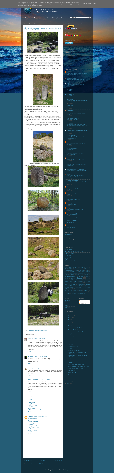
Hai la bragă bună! (71, 154)
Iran (71, 281)
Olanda (88, 284)
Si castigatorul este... (73, 346)
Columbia (67, 274)
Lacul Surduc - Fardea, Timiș (73, 199)
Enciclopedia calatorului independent (77, 130)
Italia (75, 281)
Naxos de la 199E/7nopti (50, 18)
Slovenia (80, 290)
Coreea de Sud (79, 274)
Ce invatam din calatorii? (74, 350)
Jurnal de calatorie (72, 148)
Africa (76, 267)
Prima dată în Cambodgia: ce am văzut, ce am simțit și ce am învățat (76, 176)
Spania (85, 290)
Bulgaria (72, 271)
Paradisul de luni (72, 285)
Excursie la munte (69, 253)
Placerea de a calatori (72, 180)
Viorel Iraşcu (31, 338)
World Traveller (71, 158)
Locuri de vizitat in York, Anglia (74, 131)
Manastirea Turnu (72, 325)
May (69, 324)
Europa (31, 330)
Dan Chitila (70, 123)
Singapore (67, 290)
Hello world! (69, 95)
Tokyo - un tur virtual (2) (72, 214)
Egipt (87, 276)
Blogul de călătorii (71, 135)
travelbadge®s (70, 222)
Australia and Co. (69, 270)
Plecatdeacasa (70, 72)
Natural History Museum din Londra (76, 364)
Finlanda (66, 279)
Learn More (87, 4)
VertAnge (30, 356)
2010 (68, 383)
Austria (76, 270)
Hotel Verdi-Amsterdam (71, 243)
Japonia (80, 281)
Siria (71, 290)
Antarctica (76, 268)
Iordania (66, 281)
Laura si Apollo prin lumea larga (75, 169)
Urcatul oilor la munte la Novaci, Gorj (77, 368)
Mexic (87, 282)
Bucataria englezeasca (73, 358)
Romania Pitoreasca (42, 330)
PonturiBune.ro (71, 89)
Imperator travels (71, 78)
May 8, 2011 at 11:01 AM (41, 338)
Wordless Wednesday (81, 293)
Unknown (30, 416)
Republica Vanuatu (69, 287)
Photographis (68, 234)
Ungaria (67, 293)
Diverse (81, 276)
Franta (71, 279)
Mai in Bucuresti (72, 372)
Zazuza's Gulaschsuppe (68, 301)
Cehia (81, 273)
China (87, 273)
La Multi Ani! (69, 194)
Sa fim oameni (68, 249)
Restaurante (78, 287)
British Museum (71, 370)
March (70, 377)
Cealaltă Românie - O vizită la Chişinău (75, 159)
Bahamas (82, 270)
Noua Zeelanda (81, 284)
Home (43, 460)
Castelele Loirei (74, 273)
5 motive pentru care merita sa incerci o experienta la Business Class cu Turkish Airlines (76, 113)
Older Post (58, 460)
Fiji (87, 278)
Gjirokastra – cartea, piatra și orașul (75, 106)
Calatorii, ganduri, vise (73, 186)
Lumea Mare (70, 105)
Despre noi (64, 18)
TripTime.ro (68, 259)
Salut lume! (69, 90)
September (71, 315)
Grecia (83, 279)
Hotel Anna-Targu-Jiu (70, 241)
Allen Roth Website (71, 149)
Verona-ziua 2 (71, 338)
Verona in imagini (72, 342)
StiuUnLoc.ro (70, 94)
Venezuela (74, 293)
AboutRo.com (68, 255)
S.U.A (81, 289)
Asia (86, 268)
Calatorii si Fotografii (72, 193)
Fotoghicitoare (71, 333)
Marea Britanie (79, 282)
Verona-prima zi (72, 340)
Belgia (86, 270)
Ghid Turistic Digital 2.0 (73, 118)
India (87, 279)
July (69, 319)
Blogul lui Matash (71, 225)
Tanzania (76, 291)
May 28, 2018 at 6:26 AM (41, 396)
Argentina (81, 268)
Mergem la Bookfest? (73, 329)
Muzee (35, 330)
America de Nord (83, 267)
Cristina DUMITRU (33, 379)
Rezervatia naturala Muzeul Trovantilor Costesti (43, 28)
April (69, 374)
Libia (85, 281)
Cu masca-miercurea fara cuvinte (76, 331)
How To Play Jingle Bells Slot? (74, 119)
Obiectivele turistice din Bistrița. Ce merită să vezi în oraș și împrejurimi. (77, 74)
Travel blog (70, 99)
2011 (68, 314)
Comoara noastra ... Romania (74, 198)
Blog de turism (71, 227)
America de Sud (68, 268)
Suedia (71, 291)
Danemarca (86, 274)
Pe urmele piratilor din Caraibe (75, 327)
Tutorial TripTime (69, 257)
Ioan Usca (67, 307)
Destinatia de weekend (70, 276)
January (70, 381)
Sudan (66, 291)
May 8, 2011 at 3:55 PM (42, 368)
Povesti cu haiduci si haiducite (75, 153)
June (69, 322)
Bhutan (66, 271)
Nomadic (69, 174)
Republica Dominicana (83, 285)
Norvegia (72, 284)
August (70, 317)
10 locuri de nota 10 (69, 267)
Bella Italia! (70, 344)
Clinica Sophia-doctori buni (71, 260)
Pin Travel (28, 18)
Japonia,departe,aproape (73, 213)
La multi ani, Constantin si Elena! (76, 336)
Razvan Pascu (70, 110)
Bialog (66, 305)
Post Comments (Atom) (37, 463)
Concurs (37, 18)
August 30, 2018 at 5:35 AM (40, 416)
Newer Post (28, 460)
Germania (78, 279)
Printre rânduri (70, 141)
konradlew (56, 470)
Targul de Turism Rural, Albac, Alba (75, 209)
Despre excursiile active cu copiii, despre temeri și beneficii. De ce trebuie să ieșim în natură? (77, 126)
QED (66, 303)
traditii (81, 291)
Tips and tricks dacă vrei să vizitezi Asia (76, 79)
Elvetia (66, 278)
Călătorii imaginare (72, 220)
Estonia (73, 278)
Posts (81, 300)
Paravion (69, 163)
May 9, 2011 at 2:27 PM (44, 379)
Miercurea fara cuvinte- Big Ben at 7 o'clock (78, 366)
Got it (94, 4)
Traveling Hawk (32, 368)
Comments (83, 303)
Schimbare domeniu (71, 204)
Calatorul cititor (80, 271)
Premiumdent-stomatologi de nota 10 (74, 251)
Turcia (86, 291)
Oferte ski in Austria (72, 218)
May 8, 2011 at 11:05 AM (41, 356)
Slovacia (75, 290)
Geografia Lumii (71, 208)
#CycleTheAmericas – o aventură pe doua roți (77, 170)
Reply (29, 351)
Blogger (67, 470)
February (70, 379)
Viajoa (68, 83)
